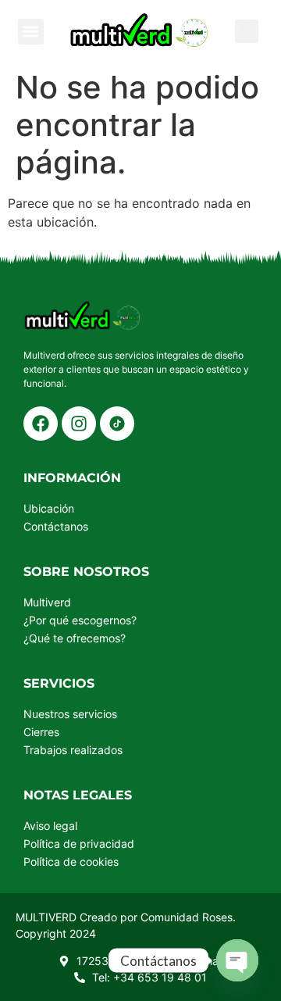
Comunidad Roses (186, 917)
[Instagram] (79, 423)
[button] (31, 32)
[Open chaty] (237, 960)
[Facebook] (40, 423)
